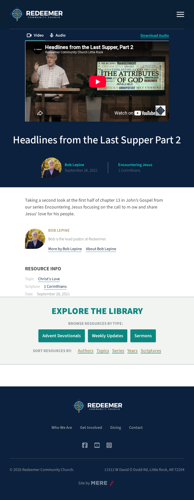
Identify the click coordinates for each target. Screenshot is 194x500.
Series (118, 351)
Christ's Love (49, 279)
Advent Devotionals (61, 336)
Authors (85, 351)
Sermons (143, 336)
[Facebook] (85, 445)
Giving (115, 427)
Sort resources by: (52, 351)
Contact (136, 427)
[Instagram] (109, 445)
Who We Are (62, 427)
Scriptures (151, 351)
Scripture (32, 286)
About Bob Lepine (101, 249)
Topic (29, 279)
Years (132, 351)
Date (29, 294)
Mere (95, 482)
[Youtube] (97, 445)
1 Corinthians (55, 286)
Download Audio (154, 35)
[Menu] (180, 14)
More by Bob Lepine (65, 249)
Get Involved (91, 427)
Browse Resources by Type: (95, 323)
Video (39, 35)
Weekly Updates (107, 336)
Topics (102, 351)
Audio (61, 35)
